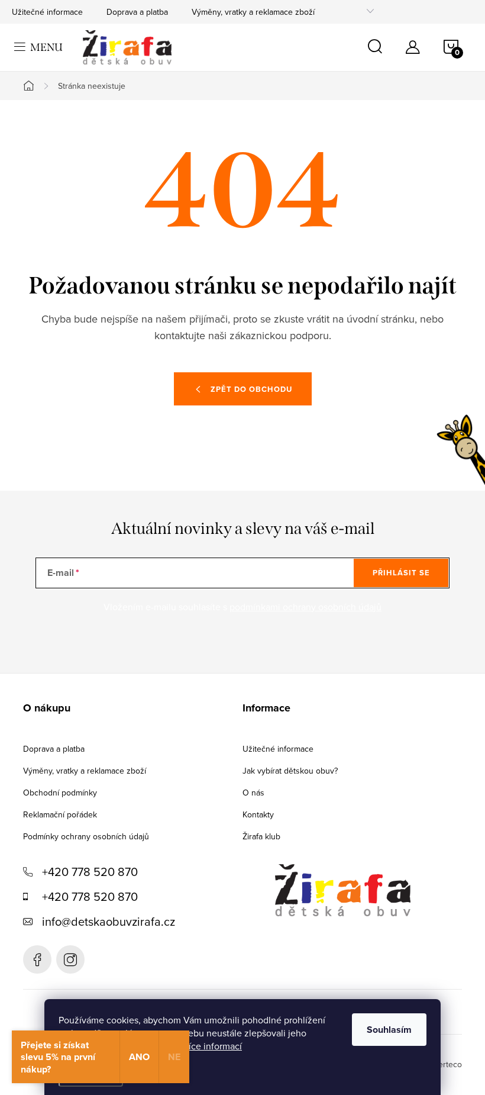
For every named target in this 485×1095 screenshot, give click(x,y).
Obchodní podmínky (60, 792)
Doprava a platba (137, 12)
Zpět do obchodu (251, 389)
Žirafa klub (261, 836)
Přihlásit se (401, 572)
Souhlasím (389, 1029)
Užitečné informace (47, 12)
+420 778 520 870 (90, 871)
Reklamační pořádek (60, 814)
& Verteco (442, 1064)
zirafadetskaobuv (70, 959)
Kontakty (258, 814)
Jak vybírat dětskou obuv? (290, 770)
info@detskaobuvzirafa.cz (108, 921)
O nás (253, 792)
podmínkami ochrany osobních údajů (305, 606)
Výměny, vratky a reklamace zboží (253, 12)
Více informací (212, 1045)
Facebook (37, 959)
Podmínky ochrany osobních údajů (86, 836)
